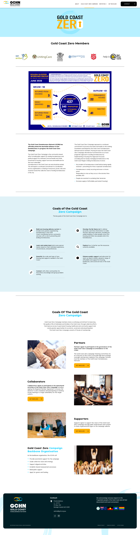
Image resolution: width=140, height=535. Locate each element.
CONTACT (127, 4)
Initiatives (102, 4)
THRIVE (122, 525)
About (77, 4)
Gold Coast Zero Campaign (89, 4)
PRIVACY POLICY (101, 525)
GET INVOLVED (80, 365)
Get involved (112, 4)
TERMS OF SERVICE (111, 525)
